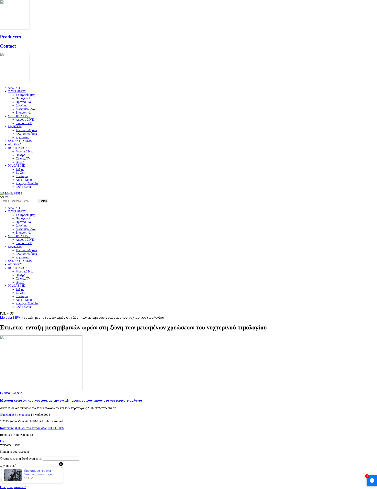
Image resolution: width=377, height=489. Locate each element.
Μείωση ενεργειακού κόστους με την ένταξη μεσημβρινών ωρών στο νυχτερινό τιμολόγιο (71, 400)
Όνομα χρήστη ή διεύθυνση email (21, 458)
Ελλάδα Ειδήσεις (11, 393)
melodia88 (23, 414)
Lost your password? (13, 487)
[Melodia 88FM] (11, 193)
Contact (8, 46)
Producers (10, 36)
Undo (3, 441)
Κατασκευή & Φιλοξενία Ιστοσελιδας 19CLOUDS (32, 428)
